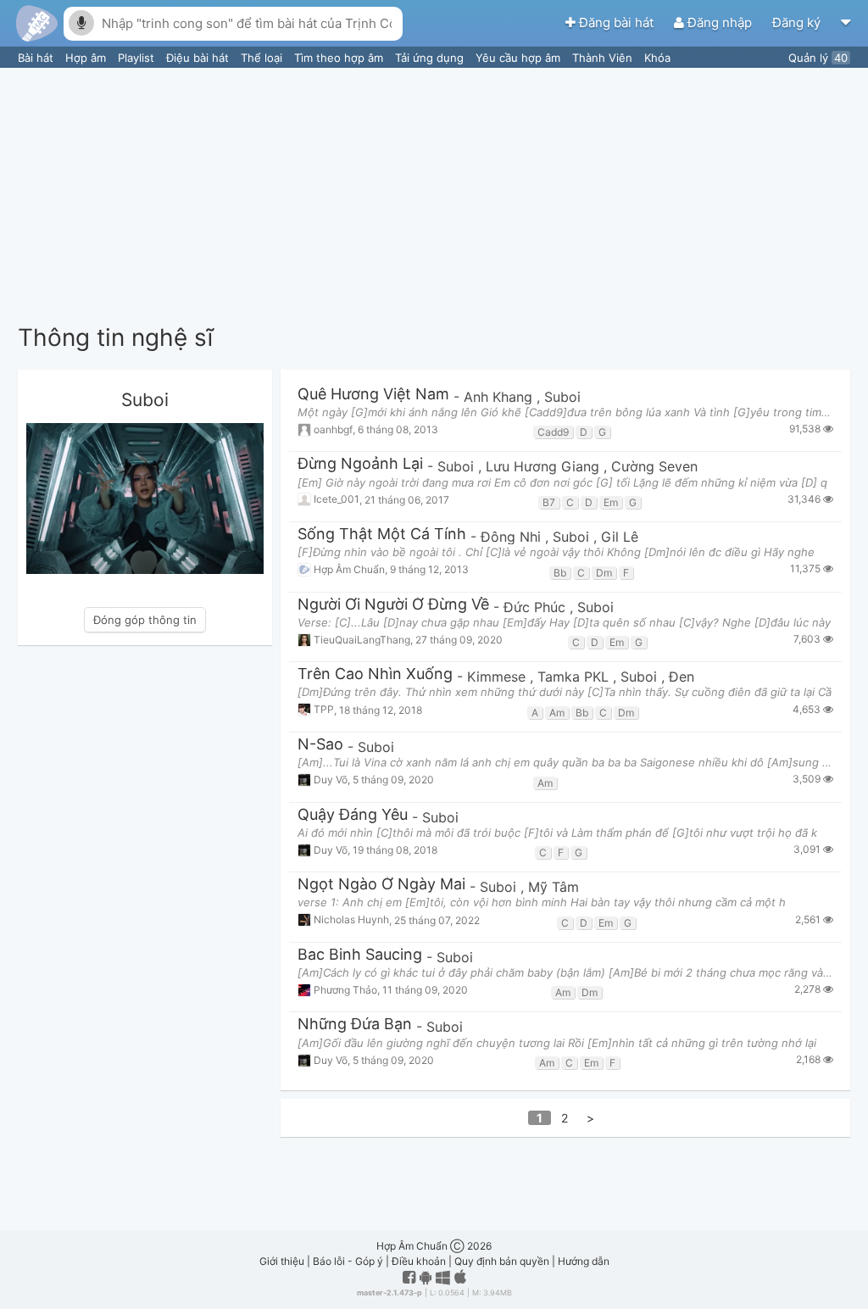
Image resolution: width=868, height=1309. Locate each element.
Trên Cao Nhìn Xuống (375, 674)
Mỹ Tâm (553, 886)
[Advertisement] (434, 195)
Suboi (562, 396)
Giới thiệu (281, 1261)
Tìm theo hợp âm (340, 57)
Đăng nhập (719, 22)
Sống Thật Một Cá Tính (382, 534)
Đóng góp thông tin (145, 620)
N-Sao (320, 745)
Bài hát (37, 57)
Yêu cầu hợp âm (520, 57)
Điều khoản (419, 1261)
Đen (681, 676)
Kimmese (498, 676)
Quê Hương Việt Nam (373, 395)
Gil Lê (619, 536)
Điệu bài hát (199, 57)
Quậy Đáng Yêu (353, 815)
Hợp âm (87, 57)
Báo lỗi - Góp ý (348, 1261)
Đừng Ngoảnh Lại (360, 464)
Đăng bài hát (616, 22)
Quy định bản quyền (501, 1261)
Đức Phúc (537, 607)
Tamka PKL (575, 676)
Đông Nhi (513, 536)
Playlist (138, 57)
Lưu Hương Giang (545, 466)
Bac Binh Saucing (360, 955)
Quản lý (818, 57)
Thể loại (263, 57)
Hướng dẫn (583, 1261)
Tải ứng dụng (431, 57)
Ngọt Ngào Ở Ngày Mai (381, 885)
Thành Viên (604, 57)
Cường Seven (654, 466)
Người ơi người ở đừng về (393, 605)
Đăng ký (798, 22)
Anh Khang (500, 396)
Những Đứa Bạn (355, 1025)
